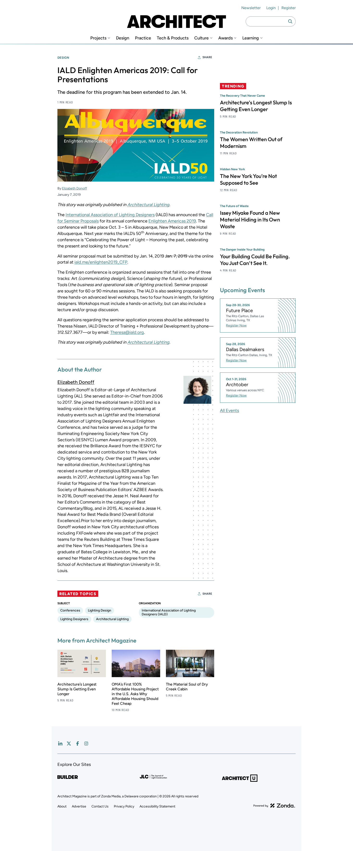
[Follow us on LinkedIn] (60, 743)
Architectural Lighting (148, 204)
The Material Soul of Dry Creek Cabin (187, 686)
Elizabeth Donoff (74, 188)
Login (271, 8)
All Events (229, 410)
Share (207, 57)
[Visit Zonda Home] (274, 805)
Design (122, 38)
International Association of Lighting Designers (110, 214)
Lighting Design (99, 610)
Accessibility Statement (157, 806)
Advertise (79, 806)
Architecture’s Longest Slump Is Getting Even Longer (77, 689)
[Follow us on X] (69, 743)
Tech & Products (173, 38)
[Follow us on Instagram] (86, 743)
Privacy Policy (124, 806)
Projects (98, 38)
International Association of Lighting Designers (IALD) (169, 612)
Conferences (70, 610)
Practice (143, 38)
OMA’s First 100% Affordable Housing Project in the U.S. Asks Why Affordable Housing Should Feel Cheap (135, 694)
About (62, 806)
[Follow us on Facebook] (77, 743)
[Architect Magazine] (176, 21)
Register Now (236, 325)
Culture (201, 38)
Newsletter (251, 8)
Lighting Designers (74, 619)
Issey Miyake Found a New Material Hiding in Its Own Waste (250, 219)
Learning (250, 38)
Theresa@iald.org (127, 332)
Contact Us (100, 806)
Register (288, 8)
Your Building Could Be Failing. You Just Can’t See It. (255, 259)
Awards (225, 38)
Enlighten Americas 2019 (172, 221)
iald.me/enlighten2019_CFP (100, 262)
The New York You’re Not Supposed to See (248, 179)
